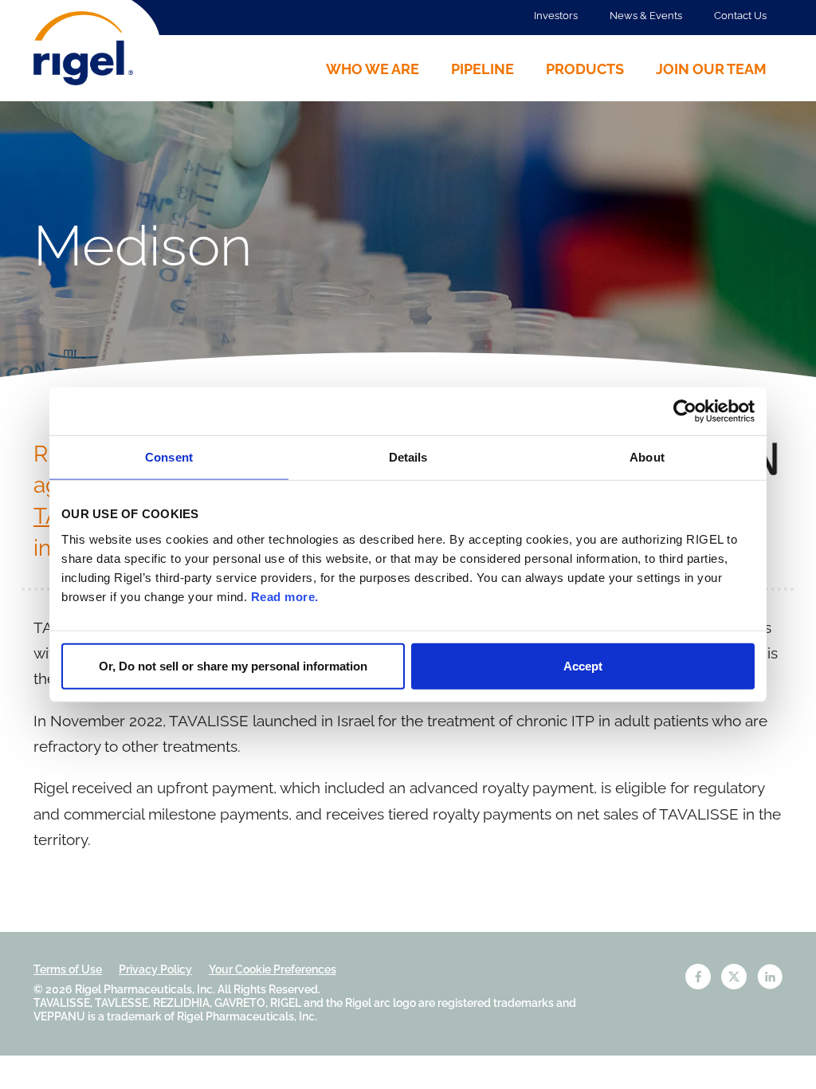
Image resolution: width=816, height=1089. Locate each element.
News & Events (646, 16)
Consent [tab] (169, 457)
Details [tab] (408, 457)
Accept (582, 665)
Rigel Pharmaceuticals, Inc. (145, 989)
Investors (556, 16)
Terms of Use (67, 969)
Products (585, 69)
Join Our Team (711, 69)
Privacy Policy (155, 969)
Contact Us (740, 16)
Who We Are (372, 69)
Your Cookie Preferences (272, 969)
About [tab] (647, 457)
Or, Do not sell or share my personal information (233, 665)
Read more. (285, 596)
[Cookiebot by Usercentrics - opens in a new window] (685, 411)
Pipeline (482, 69)
